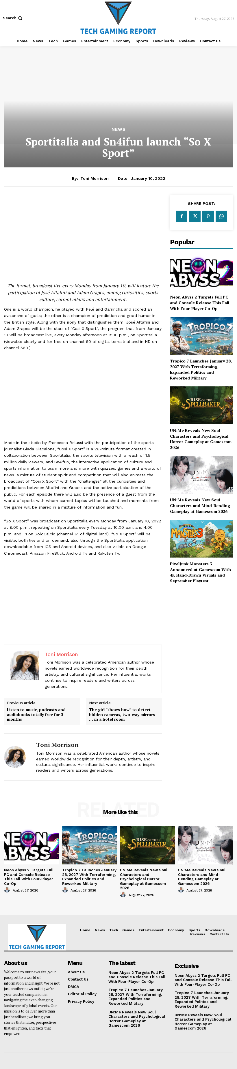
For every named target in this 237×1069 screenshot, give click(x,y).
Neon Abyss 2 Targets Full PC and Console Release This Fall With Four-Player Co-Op (199, 302)
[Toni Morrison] (18, 756)
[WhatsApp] (221, 216)
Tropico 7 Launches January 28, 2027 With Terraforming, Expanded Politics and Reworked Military (201, 369)
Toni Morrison (94, 178)
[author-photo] (8, 890)
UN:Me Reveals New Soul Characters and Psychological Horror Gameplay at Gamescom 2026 (201, 439)
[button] (13, 18)
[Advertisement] (83, 235)
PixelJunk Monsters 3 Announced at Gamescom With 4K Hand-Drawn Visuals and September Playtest (200, 572)
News (119, 129)
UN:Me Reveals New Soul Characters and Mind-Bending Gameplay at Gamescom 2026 (200, 505)
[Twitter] (195, 216)
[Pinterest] (208, 216)
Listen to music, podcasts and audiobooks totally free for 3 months (36, 714)
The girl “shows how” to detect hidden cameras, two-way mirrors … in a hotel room (122, 714)
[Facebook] (181, 216)
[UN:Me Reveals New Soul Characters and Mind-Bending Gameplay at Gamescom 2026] (201, 475)
